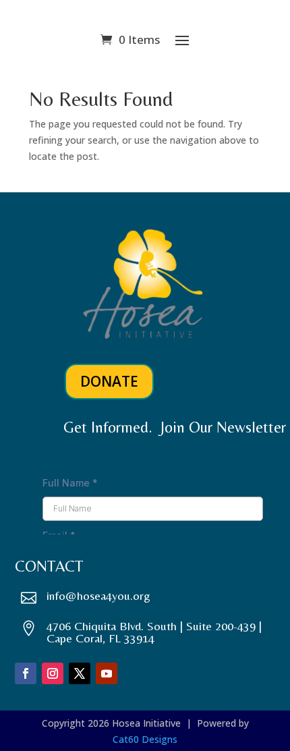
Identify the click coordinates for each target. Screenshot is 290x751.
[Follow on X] (79, 673)
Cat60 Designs (145, 739)
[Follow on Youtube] (106, 673)
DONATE (109, 381)
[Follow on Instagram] (52, 673)
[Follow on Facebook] (25, 673)
